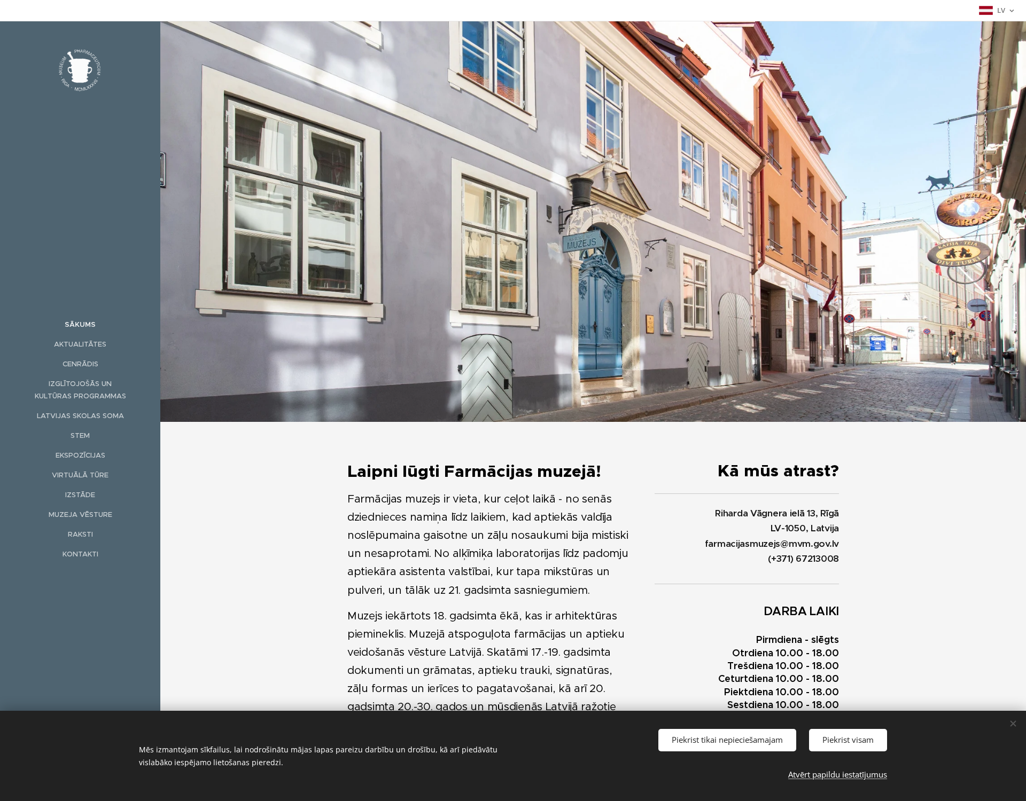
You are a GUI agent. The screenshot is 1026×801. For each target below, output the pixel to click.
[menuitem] (80, 324)
